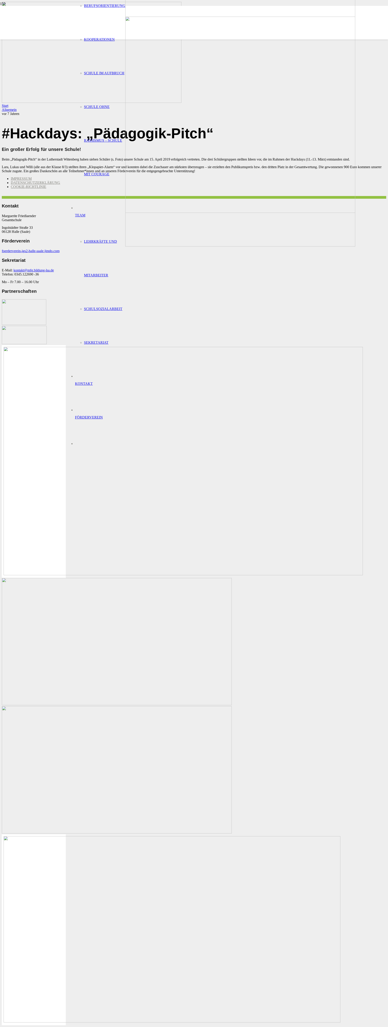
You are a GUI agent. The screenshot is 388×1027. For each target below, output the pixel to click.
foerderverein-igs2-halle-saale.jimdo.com (31, 251)
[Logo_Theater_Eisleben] (117, 832)
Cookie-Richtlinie (28, 187)
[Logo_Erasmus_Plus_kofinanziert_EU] (172, 1021)
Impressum (21, 179)
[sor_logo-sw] (24, 324)
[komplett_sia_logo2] (24, 343)
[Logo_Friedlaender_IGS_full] (240, 245)
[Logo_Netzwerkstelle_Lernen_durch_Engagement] (117, 704)
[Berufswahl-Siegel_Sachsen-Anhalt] (183, 574)
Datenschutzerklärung (35, 183)
